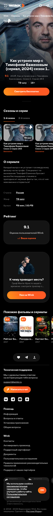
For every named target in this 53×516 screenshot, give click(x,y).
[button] (6, 5)
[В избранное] (18, 357)
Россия (20, 192)
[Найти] (40, 5)
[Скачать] (34, 357)
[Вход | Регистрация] (47, 5)
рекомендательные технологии (17, 487)
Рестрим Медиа (33, 511)
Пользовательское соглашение (17, 495)
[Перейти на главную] (23, 5)
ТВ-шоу (20, 199)
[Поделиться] (26, 357)
